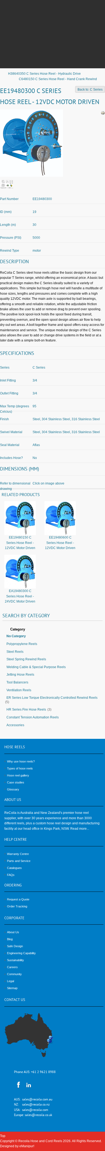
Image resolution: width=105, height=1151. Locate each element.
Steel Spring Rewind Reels (26, 659)
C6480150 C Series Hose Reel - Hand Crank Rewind (58, 79)
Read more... (79, 829)
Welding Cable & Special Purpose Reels (36, 667)
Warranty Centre (18, 854)
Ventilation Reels (18, 690)
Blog (10, 939)
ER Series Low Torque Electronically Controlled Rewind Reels (51, 698)
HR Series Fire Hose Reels (26, 709)
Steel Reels (14, 652)
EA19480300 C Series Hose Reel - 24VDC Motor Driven (20, 596)
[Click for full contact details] (34, 1038)
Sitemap (12, 988)
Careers (12, 967)
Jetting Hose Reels (20, 674)
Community (14, 974)
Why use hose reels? (21, 761)
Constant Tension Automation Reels (32, 717)
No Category (16, 636)
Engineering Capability (21, 953)
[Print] (103, 113)
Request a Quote (18, 899)
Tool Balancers (17, 682)
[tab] (52, 629)
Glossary (13, 789)
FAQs (11, 874)
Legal (10, 981)
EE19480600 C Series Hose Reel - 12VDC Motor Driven (60, 543)
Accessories (15, 725)
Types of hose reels (20, 768)
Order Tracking (17, 906)
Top (2, 1136)
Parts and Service (18, 861)
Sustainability (15, 960)
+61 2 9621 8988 (43, 1072)
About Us (13, 932)
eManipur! (26, 1146)
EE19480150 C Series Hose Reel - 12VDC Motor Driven (20, 543)
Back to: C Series (90, 89)
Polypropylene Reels (21, 644)
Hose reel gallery (18, 775)
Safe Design (15, 946)
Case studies (15, 782)
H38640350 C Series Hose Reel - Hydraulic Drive (44, 74)
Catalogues (14, 868)
